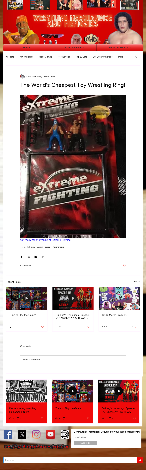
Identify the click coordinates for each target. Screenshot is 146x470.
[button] (136, 57)
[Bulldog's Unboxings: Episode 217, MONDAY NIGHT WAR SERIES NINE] (73, 298)
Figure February (28, 247)
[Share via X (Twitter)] (28, 256)
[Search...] (140, 460)
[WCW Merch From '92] (119, 298)
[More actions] (124, 76)
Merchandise (64, 57)
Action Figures (26, 57)
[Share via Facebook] (21, 256)
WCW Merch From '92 (114, 315)
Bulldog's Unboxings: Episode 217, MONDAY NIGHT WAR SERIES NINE (72, 316)
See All (137, 281)
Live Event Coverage (103, 57)
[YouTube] (50, 434)
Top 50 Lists (81, 57)
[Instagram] (36, 434)
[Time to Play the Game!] (26, 298)
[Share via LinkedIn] (35, 256)
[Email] (65, 434)
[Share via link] (42, 256)
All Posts (10, 57)
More (120, 57)
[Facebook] (8, 434)
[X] (22, 434)
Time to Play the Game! (23, 315)
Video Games (45, 57)
